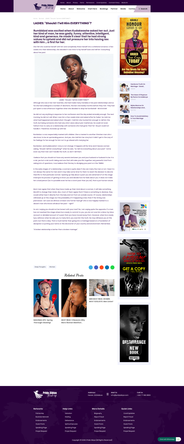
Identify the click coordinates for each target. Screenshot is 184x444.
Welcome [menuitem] (81, 9)
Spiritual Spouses (71, 424)
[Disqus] (73, 356)
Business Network (42, 417)
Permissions (90, 3)
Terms (82, 3)
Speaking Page (41, 428)
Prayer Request (41, 431)
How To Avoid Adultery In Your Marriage (139, 117)
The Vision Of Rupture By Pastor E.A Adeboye (139, 96)
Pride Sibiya (91, 440)
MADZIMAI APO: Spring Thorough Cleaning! (43, 321)
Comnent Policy (114, 3)
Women (41, 18)
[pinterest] (149, 2)
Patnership (40, 413)
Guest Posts (40, 424)
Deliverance (69, 420)
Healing (68, 417)
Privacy (75, 3)
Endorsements (41, 420)
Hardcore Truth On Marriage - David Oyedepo (138, 85)
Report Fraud (99, 417)
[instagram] (144, 2)
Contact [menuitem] (132, 9)
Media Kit (125, 3)
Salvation (68, 413)
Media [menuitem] (123, 9)
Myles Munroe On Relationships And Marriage (138, 106)
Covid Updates (101, 3)
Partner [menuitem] (114, 9)
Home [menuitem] (63, 9)
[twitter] (140, 2)
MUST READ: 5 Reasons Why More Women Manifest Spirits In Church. (73, 321)
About (69, 3)
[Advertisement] (73, 247)
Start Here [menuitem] (92, 9)
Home (62, 3)
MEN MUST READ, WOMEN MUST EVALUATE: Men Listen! (101, 300)
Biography (98, 413)
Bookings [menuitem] (104, 9)
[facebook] (136, 2)
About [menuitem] (71, 9)
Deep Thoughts (40, 267)
